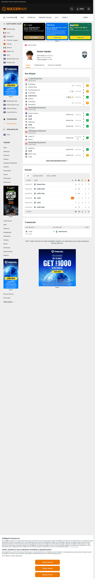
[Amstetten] (85, 55)
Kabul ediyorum (47, 562)
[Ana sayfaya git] (19, 9)
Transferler (39, 65)
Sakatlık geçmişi (54, 65)
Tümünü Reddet (47, 568)
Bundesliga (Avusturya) (37, 108)
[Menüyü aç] (88, 8)
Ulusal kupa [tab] (38, 176)
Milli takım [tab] (51, 176)
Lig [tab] (28, 176)
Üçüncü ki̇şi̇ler (74, 546)
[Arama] (71, 8)
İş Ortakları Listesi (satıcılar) (12, 556)
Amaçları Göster (47, 575)
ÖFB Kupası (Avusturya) (37, 131)
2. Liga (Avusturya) (35, 78)
